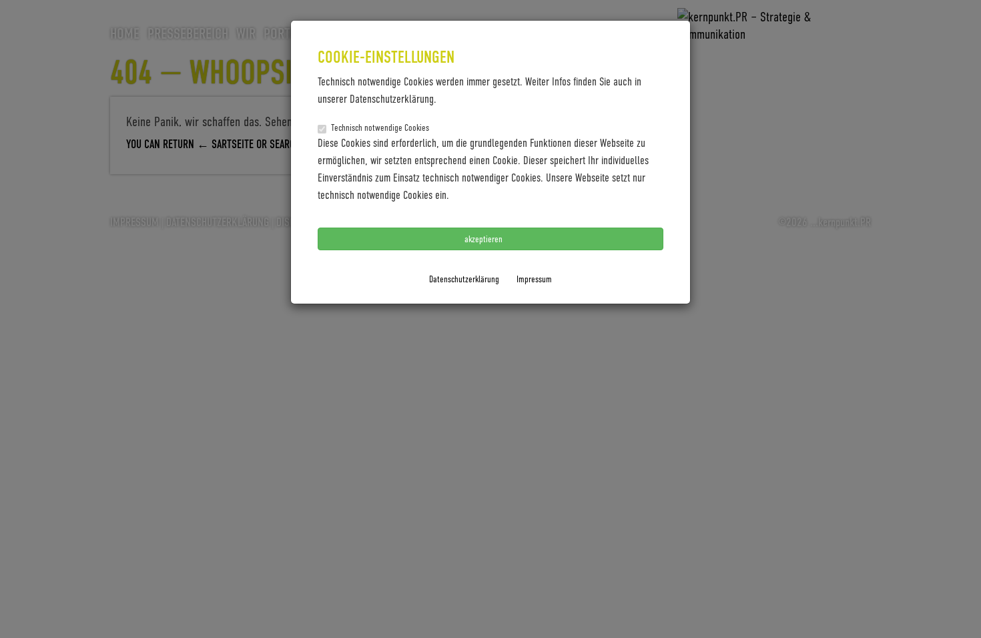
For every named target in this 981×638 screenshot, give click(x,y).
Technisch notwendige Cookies (380, 127)
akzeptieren (484, 238)
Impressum (534, 278)
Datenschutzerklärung (464, 278)
